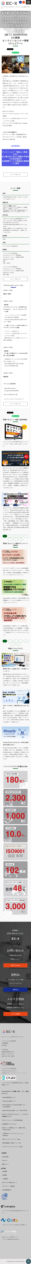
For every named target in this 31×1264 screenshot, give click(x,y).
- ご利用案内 (5, 1178)
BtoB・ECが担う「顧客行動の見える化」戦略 (16, 707)
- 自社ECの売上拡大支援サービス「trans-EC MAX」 (15, 1110)
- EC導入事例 (5, 1156)
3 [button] (15, 536)
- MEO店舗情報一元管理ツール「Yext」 (12, 1143)
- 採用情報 (4, 1175)
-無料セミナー (5, 1164)
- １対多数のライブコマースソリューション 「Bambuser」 (13, 1134)
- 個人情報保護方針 (6, 1190)
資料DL (15, 989)
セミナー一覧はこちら (15, 174)
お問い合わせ (23, 2)
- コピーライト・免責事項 (8, 1186)
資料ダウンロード (20, 2)
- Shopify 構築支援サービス (9, 1097)
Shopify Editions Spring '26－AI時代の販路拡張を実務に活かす (16, 744)
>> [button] (20, 539)
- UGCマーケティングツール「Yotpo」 (11, 1139)
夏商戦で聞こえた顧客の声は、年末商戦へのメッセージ (16, 670)
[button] (28, 2)
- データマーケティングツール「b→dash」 (12, 1146)
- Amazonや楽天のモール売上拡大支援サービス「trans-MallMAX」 (13, 1105)
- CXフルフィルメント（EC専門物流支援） (12, 1120)
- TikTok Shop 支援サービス (9, 1101)
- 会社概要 (4, 1171)
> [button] (15, 539)
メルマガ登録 (15, 1014)
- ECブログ (4, 1160)
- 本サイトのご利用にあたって (9, 1182)
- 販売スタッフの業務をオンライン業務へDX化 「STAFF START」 (13, 1128)
